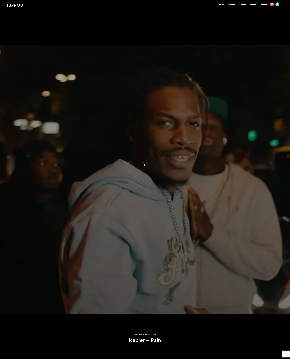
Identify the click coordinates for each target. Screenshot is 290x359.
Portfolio (231, 5)
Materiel (253, 5)
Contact (263, 5)
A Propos (242, 5)
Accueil (221, 5)
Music (153, 335)
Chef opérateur (141, 335)
